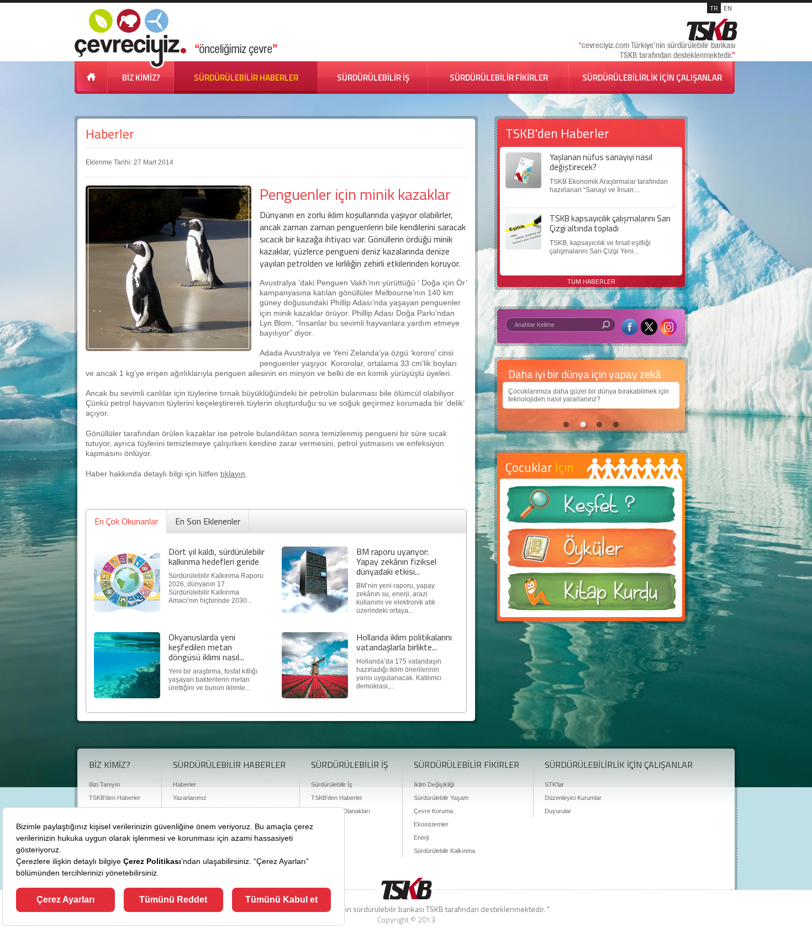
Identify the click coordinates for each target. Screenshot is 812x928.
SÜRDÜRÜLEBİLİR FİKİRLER (499, 77)
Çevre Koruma (433, 811)
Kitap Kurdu (591, 595)
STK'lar (554, 784)
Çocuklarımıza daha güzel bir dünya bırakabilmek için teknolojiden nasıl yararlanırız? (588, 395)
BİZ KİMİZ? (141, 77)
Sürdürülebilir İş (331, 784)
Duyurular (558, 811)
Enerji (421, 837)
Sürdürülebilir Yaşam (441, 797)
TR (714, 8)
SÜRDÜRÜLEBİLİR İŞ (373, 77)
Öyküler (591, 551)
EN (728, 8)
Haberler (110, 134)
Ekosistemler (431, 824)
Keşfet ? (591, 508)
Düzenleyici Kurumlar (573, 797)
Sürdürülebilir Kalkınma (444, 850)
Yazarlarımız (190, 797)
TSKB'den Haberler (114, 797)
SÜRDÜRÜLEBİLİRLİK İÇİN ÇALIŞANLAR (652, 77)
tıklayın (232, 473)
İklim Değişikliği (434, 784)
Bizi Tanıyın (104, 784)
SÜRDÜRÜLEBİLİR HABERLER (246, 77)
